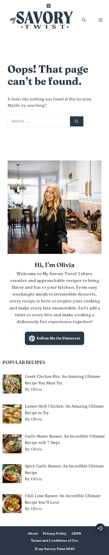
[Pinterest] (48, 6)
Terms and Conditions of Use (54, 540)
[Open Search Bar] (84, 20)
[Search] (77, 121)
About (33, 533)
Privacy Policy (54, 533)
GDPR (76, 533)
